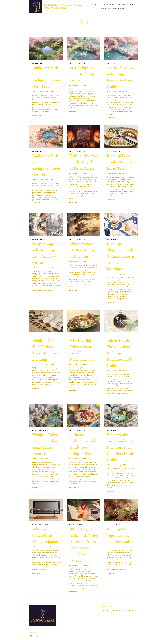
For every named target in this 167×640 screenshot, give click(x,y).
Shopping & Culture (119, 8)
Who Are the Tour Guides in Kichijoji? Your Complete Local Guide (120, 447)
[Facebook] (30, 635)
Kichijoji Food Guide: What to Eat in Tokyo (119, 162)
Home (94, 4)
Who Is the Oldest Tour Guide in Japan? (45, 535)
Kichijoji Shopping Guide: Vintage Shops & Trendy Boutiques (121, 256)
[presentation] (46, 48)
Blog (99, 4)
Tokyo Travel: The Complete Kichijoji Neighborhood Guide (119, 353)
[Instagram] (34, 635)
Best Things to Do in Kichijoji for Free (81, 74)
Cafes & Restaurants (110, 4)
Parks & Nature (106, 8)
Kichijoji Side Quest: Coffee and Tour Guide (120, 535)
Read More (37, 115)
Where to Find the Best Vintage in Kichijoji (82, 250)
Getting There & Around (126, 4)
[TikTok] (37, 635)
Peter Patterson (38, 91)
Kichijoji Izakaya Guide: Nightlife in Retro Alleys (83, 162)
